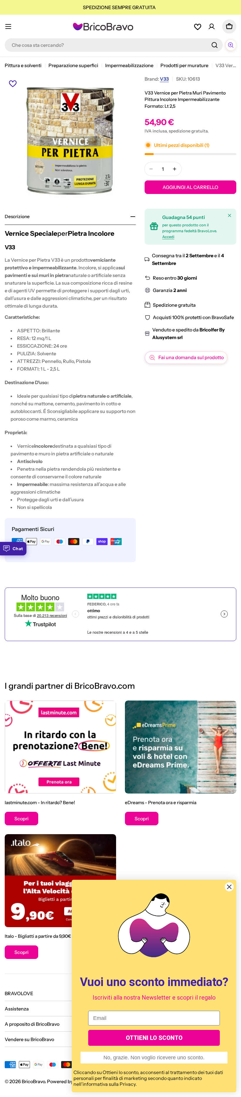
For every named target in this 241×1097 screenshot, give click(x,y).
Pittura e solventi (23, 65)
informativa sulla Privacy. (110, 1084)
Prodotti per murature (184, 65)
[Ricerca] (214, 45)
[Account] (211, 26)
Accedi (168, 237)
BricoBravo (33, 1081)
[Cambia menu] (8, 26)
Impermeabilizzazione (129, 65)
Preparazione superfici (73, 65)
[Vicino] (229, 215)
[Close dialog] (229, 887)
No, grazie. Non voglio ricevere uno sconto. (154, 1058)
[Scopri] (60, 747)
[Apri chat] (230, 45)
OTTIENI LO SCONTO (154, 1037)
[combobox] (114, 45)
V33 (164, 79)
